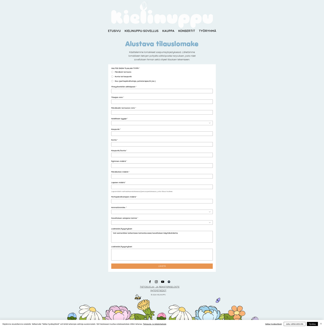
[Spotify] (169, 282)
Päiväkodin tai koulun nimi (123, 108)
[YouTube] (163, 282)
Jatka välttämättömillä (294, 324)
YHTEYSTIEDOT (158, 290)
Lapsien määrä (118, 182)
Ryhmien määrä (119, 161)
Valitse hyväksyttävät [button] (273, 324)
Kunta (114, 140)
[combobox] (162, 123)
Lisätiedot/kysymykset (121, 229)
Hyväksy (312, 324)
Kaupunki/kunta (119, 151)
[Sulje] (320, 324)
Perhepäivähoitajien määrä (124, 197)
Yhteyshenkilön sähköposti (123, 87)
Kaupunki (116, 129)
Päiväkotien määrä (120, 172)
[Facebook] (150, 282)
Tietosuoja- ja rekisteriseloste (154, 324)
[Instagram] (156, 282)
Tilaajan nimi (117, 97)
